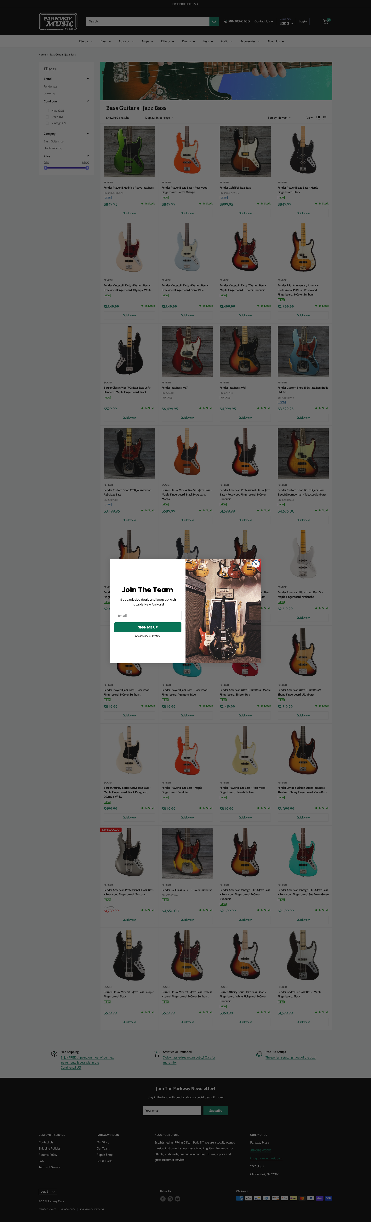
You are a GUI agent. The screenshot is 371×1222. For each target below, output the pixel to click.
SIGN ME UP (148, 627)
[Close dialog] (256, 563)
